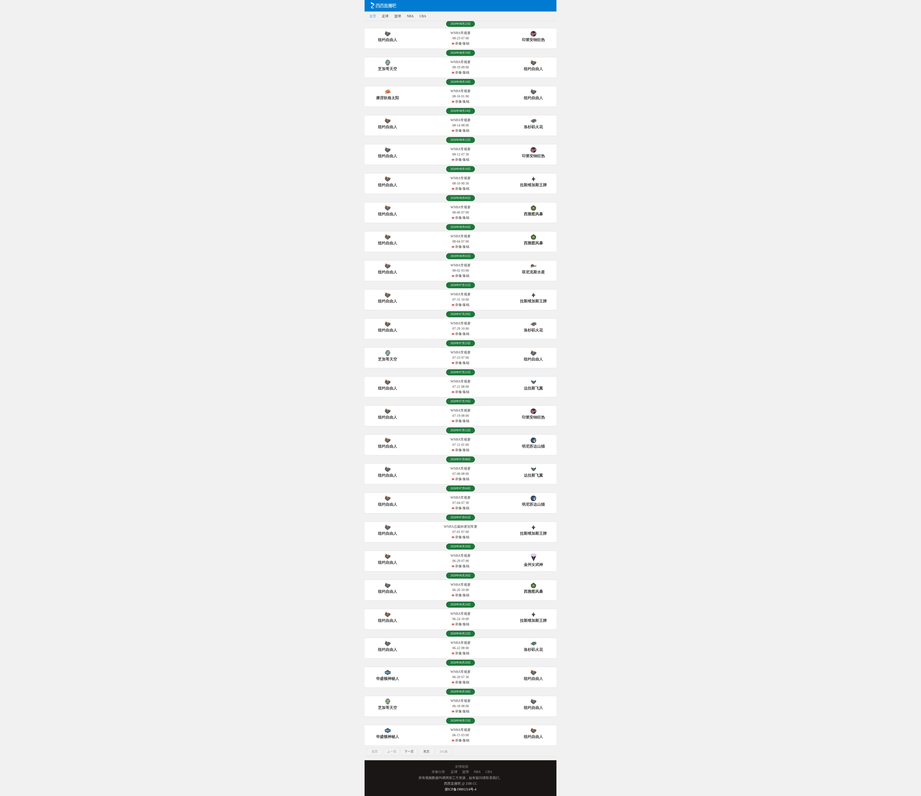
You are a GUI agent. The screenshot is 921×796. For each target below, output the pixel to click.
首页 (372, 16)
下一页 (409, 751)
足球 (385, 16)
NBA (410, 16)
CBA (422, 16)
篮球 (397, 16)
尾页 (426, 751)
